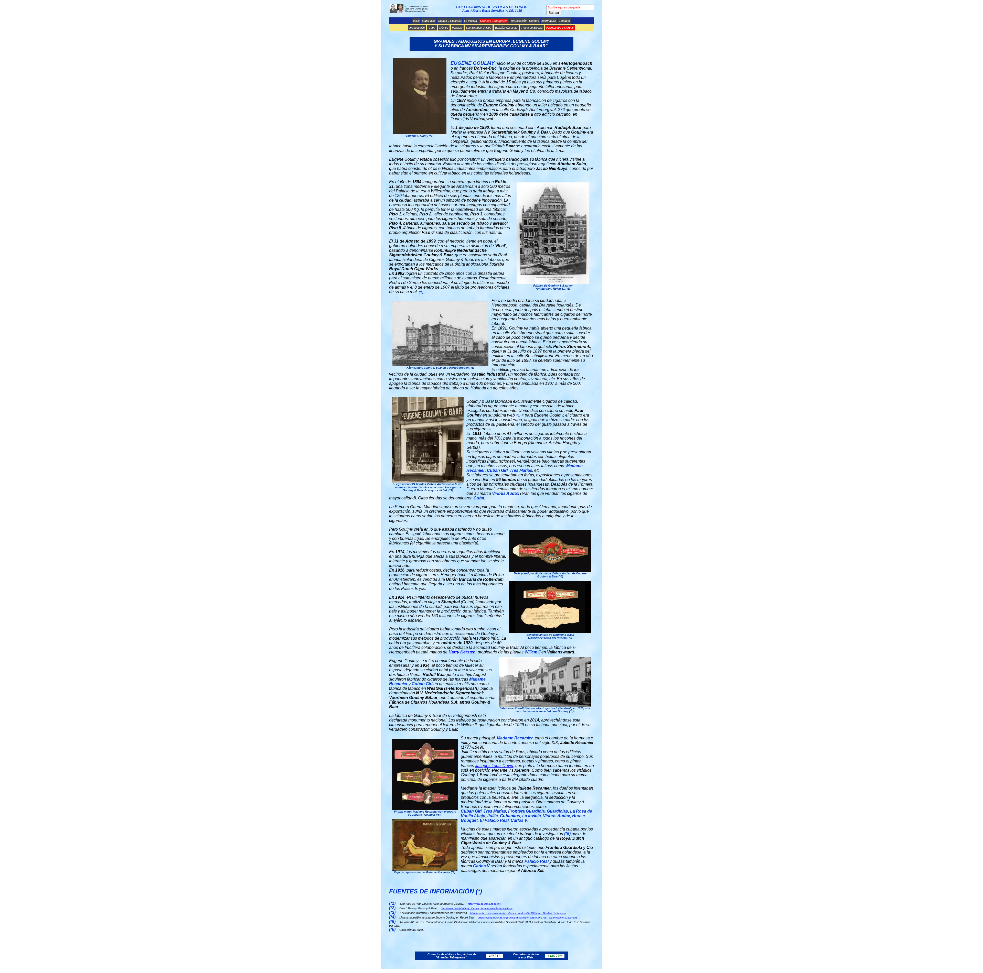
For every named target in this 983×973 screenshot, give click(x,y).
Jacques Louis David (494, 765)
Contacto (564, 20)
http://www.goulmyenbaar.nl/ (484, 903)
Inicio (416, 20)
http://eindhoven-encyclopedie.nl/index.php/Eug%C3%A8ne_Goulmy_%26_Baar (518, 913)
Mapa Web (428, 20)
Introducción (417, 27)
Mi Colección (519, 20)
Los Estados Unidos (478, 27)
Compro (534, 20)
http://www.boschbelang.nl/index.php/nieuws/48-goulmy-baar (476, 908)
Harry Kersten (462, 652)
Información (548, 20)
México (443, 27)
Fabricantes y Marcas (560, 27)
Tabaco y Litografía (450, 20)
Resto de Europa (531, 27)
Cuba (432, 27)
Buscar (554, 13)
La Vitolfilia (470, 20)
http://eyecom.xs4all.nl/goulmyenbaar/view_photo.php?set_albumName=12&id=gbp (528, 917)
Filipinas (457, 27)
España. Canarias (506, 27)
